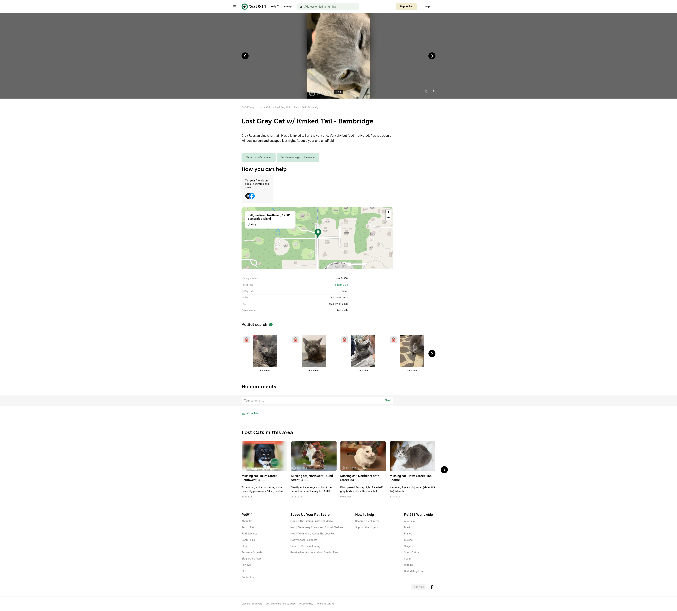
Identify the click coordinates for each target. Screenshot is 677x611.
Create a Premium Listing (305, 546)
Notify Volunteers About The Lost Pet (312, 533)
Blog (244, 546)
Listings (288, 6)
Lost (260, 107)
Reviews (246, 564)
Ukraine (408, 564)
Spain (407, 558)
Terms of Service (325, 603)
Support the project (366, 527)
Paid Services (249, 533)
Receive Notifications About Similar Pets (314, 552)
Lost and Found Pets (252, 603)
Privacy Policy (306, 603)
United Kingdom (413, 571)
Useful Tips (248, 540)
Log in (428, 6)
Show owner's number (259, 157)
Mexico (408, 540)
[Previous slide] (245, 55)
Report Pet (406, 6)
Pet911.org (248, 107)
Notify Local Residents (303, 540)
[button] (318, 233)
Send (388, 400)
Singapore (410, 546)
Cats (268, 107)
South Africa (411, 552)
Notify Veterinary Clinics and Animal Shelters (316, 527)
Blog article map (251, 558)
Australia (409, 521)
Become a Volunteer (367, 521)
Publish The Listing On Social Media (311, 521)
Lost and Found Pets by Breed (280, 603)
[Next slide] (431, 55)
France (408, 533)
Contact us (248, 577)
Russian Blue (341, 284)
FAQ (244, 571)
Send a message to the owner (298, 157)
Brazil (407, 527)
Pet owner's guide (252, 552)
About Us (247, 521)
